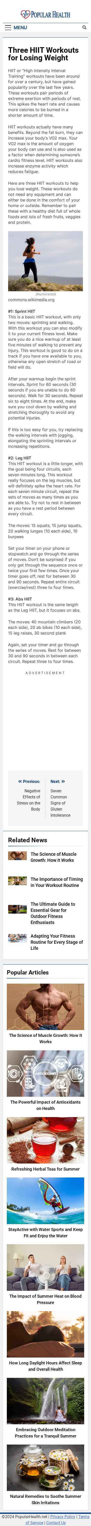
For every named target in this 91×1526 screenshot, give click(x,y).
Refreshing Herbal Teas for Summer (45, 1169)
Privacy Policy (62, 1516)
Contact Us (56, 1522)
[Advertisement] (45, 721)
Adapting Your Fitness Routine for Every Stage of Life (57, 942)
